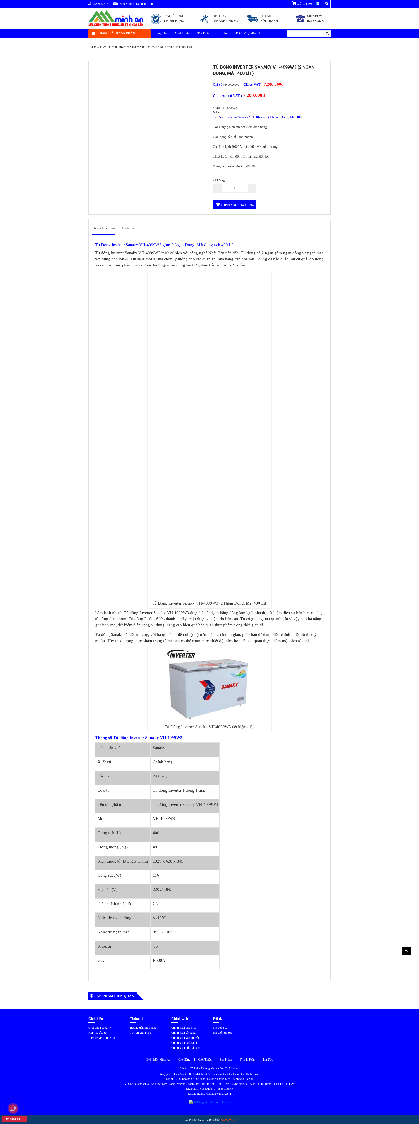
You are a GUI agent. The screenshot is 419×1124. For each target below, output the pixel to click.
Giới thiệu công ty (99, 1027)
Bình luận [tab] (129, 228)
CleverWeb (227, 1119)
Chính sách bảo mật (183, 1027)
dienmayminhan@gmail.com (135, 3)
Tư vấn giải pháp (140, 1032)
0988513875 (100, 3)
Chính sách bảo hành (184, 1042)
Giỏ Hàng (184, 1059)
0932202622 (316, 21)
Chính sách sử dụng (183, 1032)
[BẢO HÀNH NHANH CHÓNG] (218, 24)
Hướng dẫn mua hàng (143, 1027)
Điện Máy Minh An (249, 33)
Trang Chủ (95, 46)
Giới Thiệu (182, 33)
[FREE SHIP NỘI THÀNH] (263, 24)
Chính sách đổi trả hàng (186, 1047)
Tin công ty (220, 1027)
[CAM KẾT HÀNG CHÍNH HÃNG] (167, 24)
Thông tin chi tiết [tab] (103, 228)
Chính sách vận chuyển (185, 1037)
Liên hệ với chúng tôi (101, 1037)
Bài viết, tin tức (222, 1032)
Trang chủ (161, 33)
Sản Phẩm (204, 33)
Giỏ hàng (304, 3)
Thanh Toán (247, 1059)
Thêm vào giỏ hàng (237, 205)
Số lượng (219, 180)
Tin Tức (223, 33)
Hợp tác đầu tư (97, 1032)
